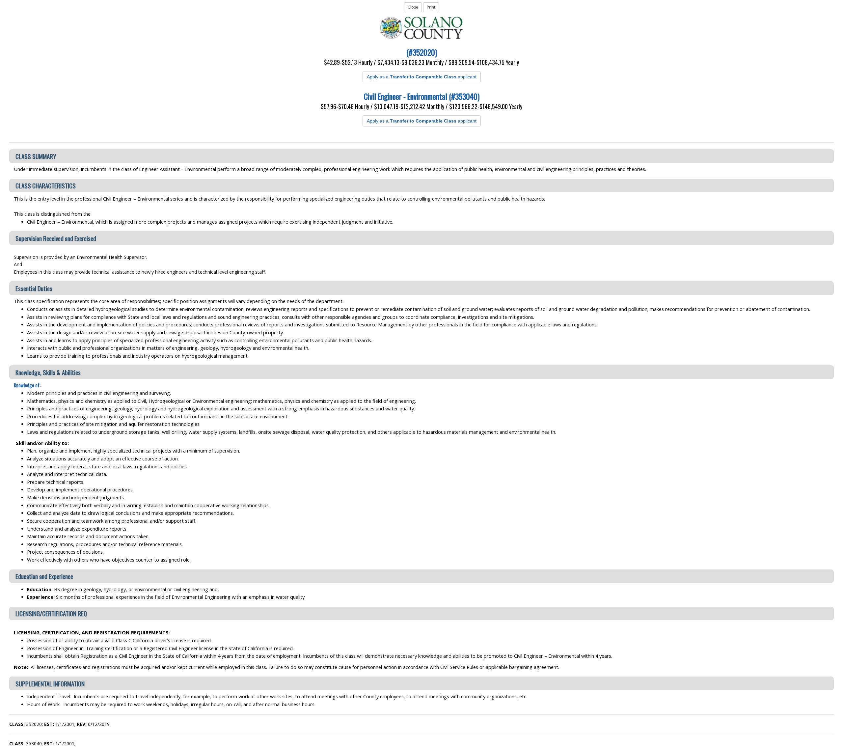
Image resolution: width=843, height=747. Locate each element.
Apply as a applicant (421, 76)
